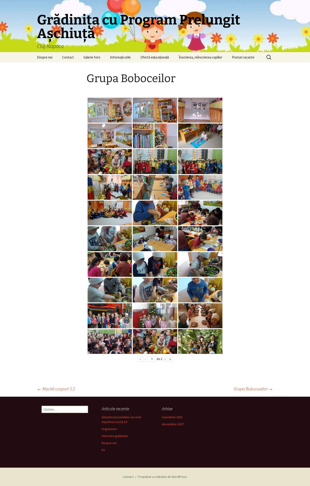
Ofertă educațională (154, 57)
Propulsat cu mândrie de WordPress (162, 477)
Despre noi (44, 57)
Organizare (109, 429)
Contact (68, 57)
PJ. (103, 450)
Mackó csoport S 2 (56, 388)
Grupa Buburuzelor (253, 388)
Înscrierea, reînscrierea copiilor (200, 57)
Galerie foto (92, 57)
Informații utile (120, 57)
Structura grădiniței (115, 436)
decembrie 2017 (173, 424)
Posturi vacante (243, 57)
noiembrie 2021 (172, 417)
